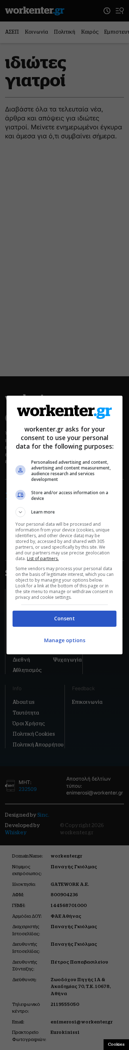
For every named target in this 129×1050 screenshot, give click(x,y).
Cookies (116, 1044)
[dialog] (64, 525)
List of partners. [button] (43, 558)
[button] (64, 512)
